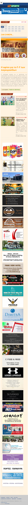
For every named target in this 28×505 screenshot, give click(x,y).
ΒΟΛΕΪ (12, 497)
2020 (2, 30)
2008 (9, 26)
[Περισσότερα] (8, 97)
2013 (2, 28)
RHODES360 (7, 503)
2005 (2, 26)
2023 (13, 30)
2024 (16, 30)
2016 (13, 28)
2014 (6, 28)
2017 (16, 28)
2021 (6, 30)
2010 (16, 26)
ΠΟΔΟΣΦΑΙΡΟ (3, 497)
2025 (19, 30)
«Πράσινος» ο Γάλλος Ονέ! (20, 120)
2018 (19, 28)
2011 (19, 26)
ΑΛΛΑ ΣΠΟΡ (16, 497)
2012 (23, 26)
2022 (9, 30)
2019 (23, 28)
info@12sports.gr (4, 502)
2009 (13, 26)
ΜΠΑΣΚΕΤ (8, 497)
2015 (9, 28)
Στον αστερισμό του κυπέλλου (21, 99)
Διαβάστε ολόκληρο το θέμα (21, 114)
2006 (6, 26)
